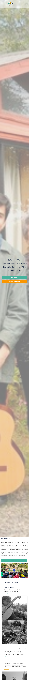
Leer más (6, 593)
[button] (26, 4)
